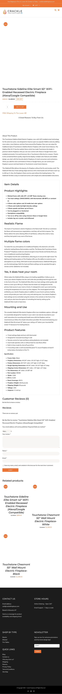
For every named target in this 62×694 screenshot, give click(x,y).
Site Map (5, 672)
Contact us (5, 657)
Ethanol (4, 640)
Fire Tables (5, 642)
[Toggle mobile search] (55, 10)
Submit (38, 651)
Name (4, 451)
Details (21, 488)
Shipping (5, 662)
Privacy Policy (6, 667)
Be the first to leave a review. (11, 402)
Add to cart (20, 107)
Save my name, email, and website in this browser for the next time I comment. (28, 465)
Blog (3, 654)
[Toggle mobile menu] (59, 10)
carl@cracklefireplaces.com (46, 1)
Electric (4, 637)
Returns (4, 664)
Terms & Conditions (8, 669)
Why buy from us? (8, 659)
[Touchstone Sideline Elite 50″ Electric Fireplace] (31, 53)
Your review (6, 434)
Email (4, 458)
